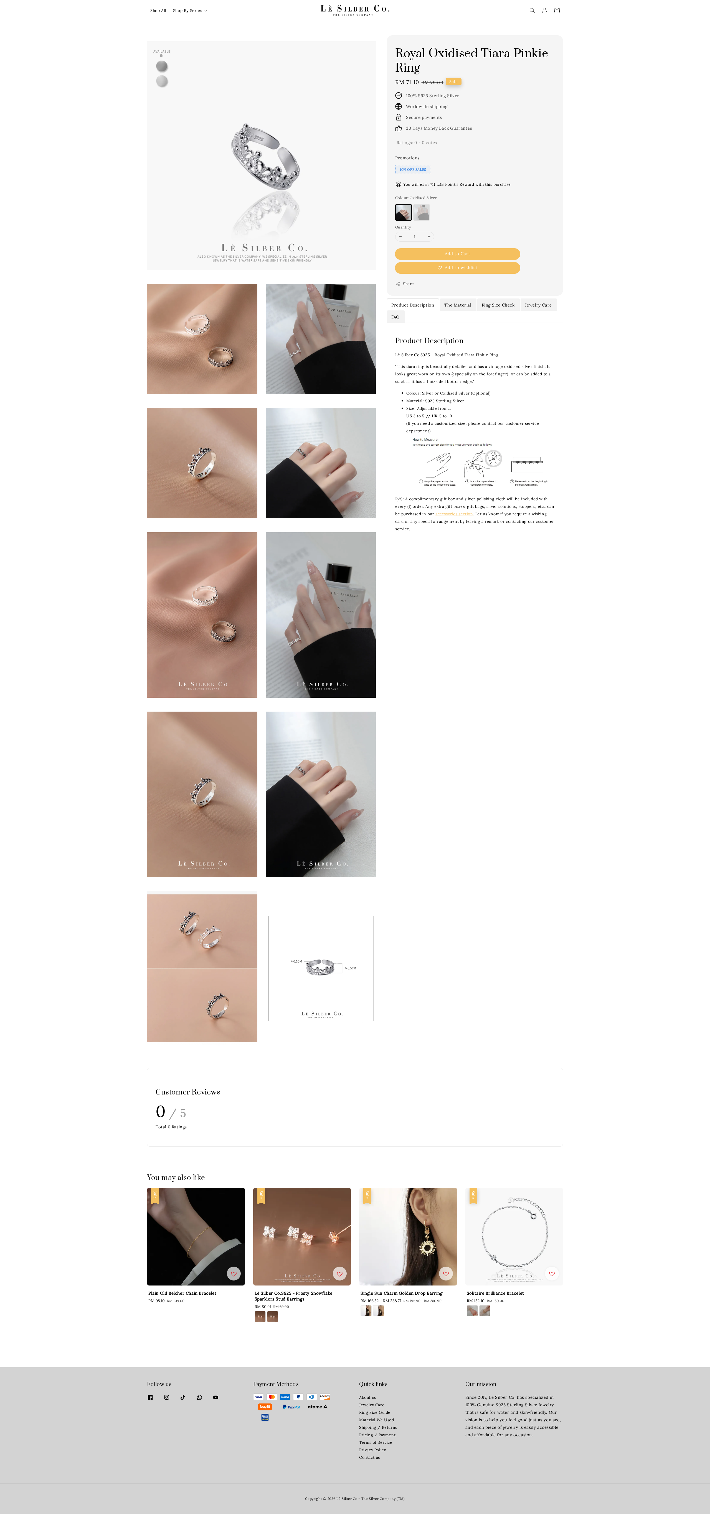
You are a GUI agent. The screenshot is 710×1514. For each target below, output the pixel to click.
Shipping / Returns (378, 1427)
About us (367, 1397)
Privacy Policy (372, 1449)
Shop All (158, 10)
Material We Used (376, 1419)
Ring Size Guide (374, 1412)
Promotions (407, 157)
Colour (416, 197)
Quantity (403, 227)
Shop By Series (187, 10)
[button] (532, 10)
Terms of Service (375, 1442)
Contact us (369, 1457)
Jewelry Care (371, 1404)
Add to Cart (457, 253)
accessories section (454, 513)
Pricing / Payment (377, 1434)
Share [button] (408, 283)
